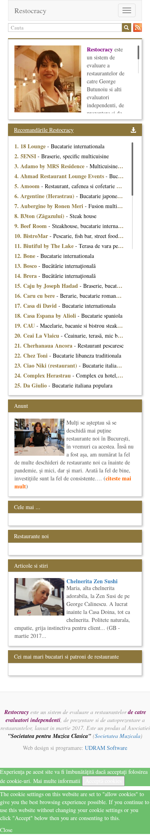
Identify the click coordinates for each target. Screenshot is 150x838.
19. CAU (25, 325)
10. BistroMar (32, 236)
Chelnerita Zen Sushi (92, 581)
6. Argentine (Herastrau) (45, 196)
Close (6, 830)
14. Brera (26, 275)
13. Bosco (26, 266)
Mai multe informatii (56, 781)
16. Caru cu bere (35, 295)
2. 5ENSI (26, 156)
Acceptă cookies (103, 781)
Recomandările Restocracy (44, 130)
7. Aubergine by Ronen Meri (49, 206)
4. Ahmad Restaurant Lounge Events (60, 176)
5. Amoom (27, 186)
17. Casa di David (36, 305)
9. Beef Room (31, 226)
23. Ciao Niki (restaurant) (46, 365)
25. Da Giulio (31, 385)
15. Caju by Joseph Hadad (47, 285)
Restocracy (30, 10)
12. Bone (25, 256)
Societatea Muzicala (117, 736)
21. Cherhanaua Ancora (44, 345)
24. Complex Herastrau (43, 375)
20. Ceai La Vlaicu (37, 335)
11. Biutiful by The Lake (44, 246)
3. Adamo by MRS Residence (50, 166)
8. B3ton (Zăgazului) (40, 216)
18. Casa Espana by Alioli (46, 315)
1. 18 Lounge (30, 146)
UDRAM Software (106, 747)
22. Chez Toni (31, 355)
